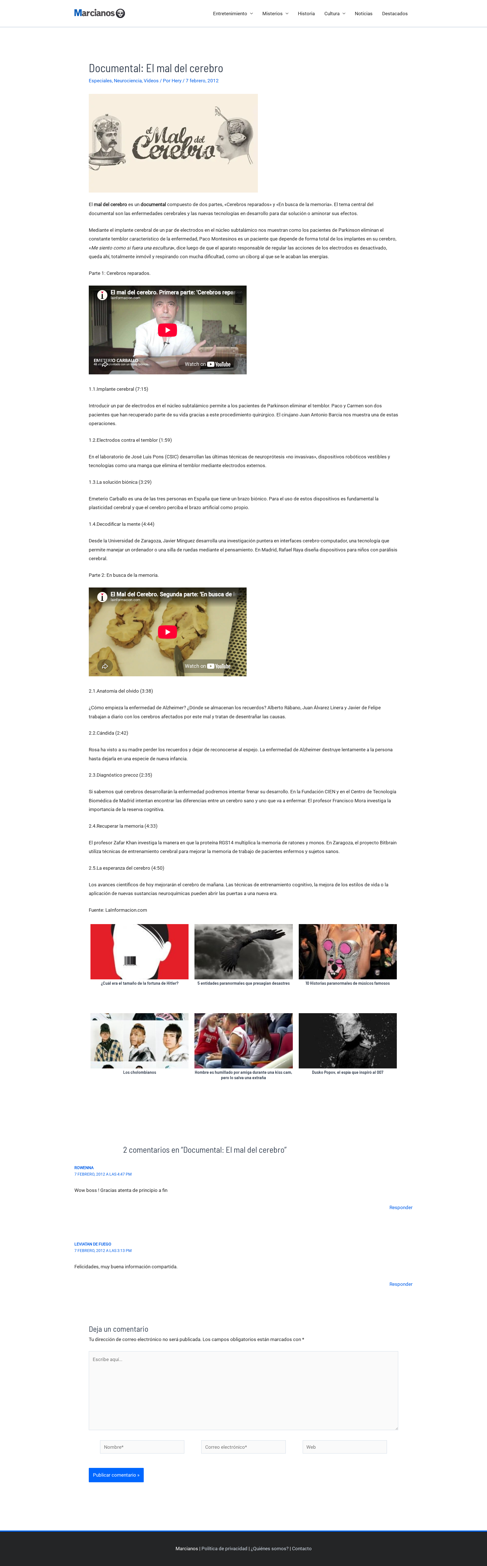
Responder (401, 1207)
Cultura (332, 13)
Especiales (100, 80)
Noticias (364, 13)
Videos (151, 80)
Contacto (302, 1548)
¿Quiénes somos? (270, 1548)
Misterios (272, 13)
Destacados (395, 13)
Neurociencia (128, 80)
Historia (306, 13)
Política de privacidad (224, 1548)
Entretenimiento (230, 13)
